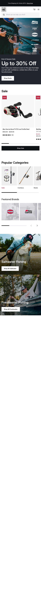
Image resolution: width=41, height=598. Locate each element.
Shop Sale (20, 148)
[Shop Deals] (20, 36)
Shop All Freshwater (11, 309)
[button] (31, 225)
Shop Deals (8, 78)
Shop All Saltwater (10, 268)
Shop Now (30, 3)
